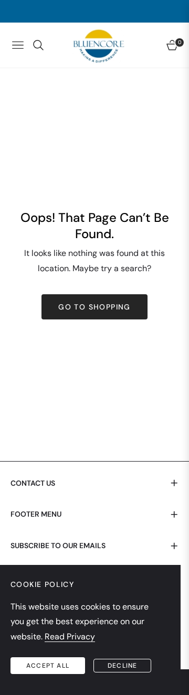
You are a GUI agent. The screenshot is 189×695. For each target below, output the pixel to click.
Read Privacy (70, 636)
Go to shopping (94, 307)
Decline (122, 665)
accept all (47, 665)
